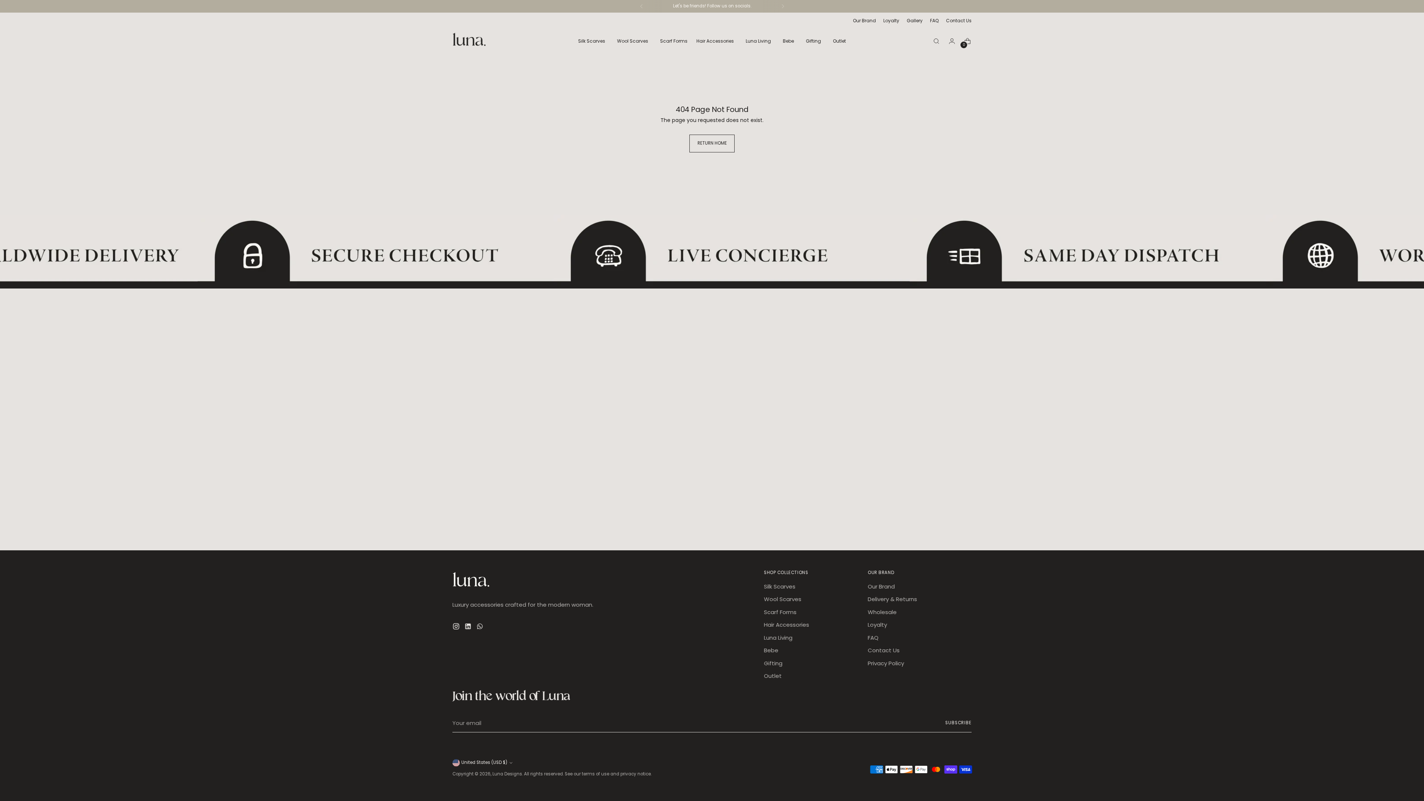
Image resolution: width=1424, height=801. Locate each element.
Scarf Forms (780, 612)
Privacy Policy (886, 663)
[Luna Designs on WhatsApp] (480, 628)
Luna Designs (507, 774)
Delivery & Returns (892, 599)
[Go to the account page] (952, 41)
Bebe (771, 650)
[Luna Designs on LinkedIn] (468, 628)
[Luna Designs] (469, 41)
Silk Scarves (779, 586)
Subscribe (958, 723)
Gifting (773, 663)
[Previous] (641, 6)
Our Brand (881, 586)
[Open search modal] (936, 41)
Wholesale (882, 612)
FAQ (873, 638)
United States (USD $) (484, 762)
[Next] (783, 6)
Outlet (773, 676)
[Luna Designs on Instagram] (456, 628)
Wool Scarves (782, 599)
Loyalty (877, 625)
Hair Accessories (786, 625)
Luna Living (778, 638)
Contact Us (884, 650)
